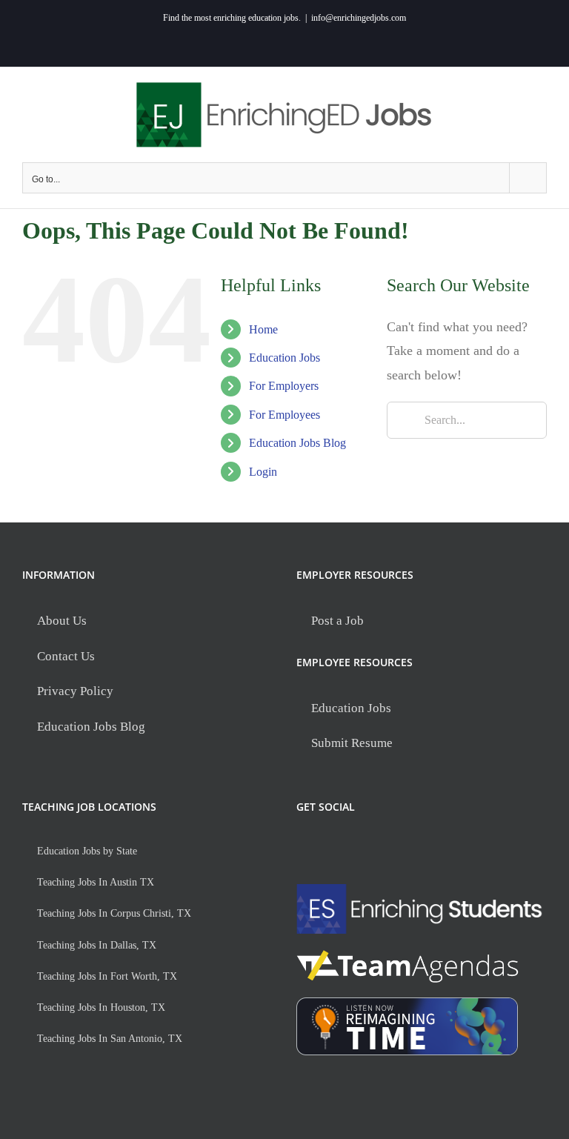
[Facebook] (305, 847)
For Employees (284, 414)
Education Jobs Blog (297, 442)
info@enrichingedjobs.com (358, 18)
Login (263, 471)
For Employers (284, 385)
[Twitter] (336, 847)
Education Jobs (284, 357)
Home (263, 329)
